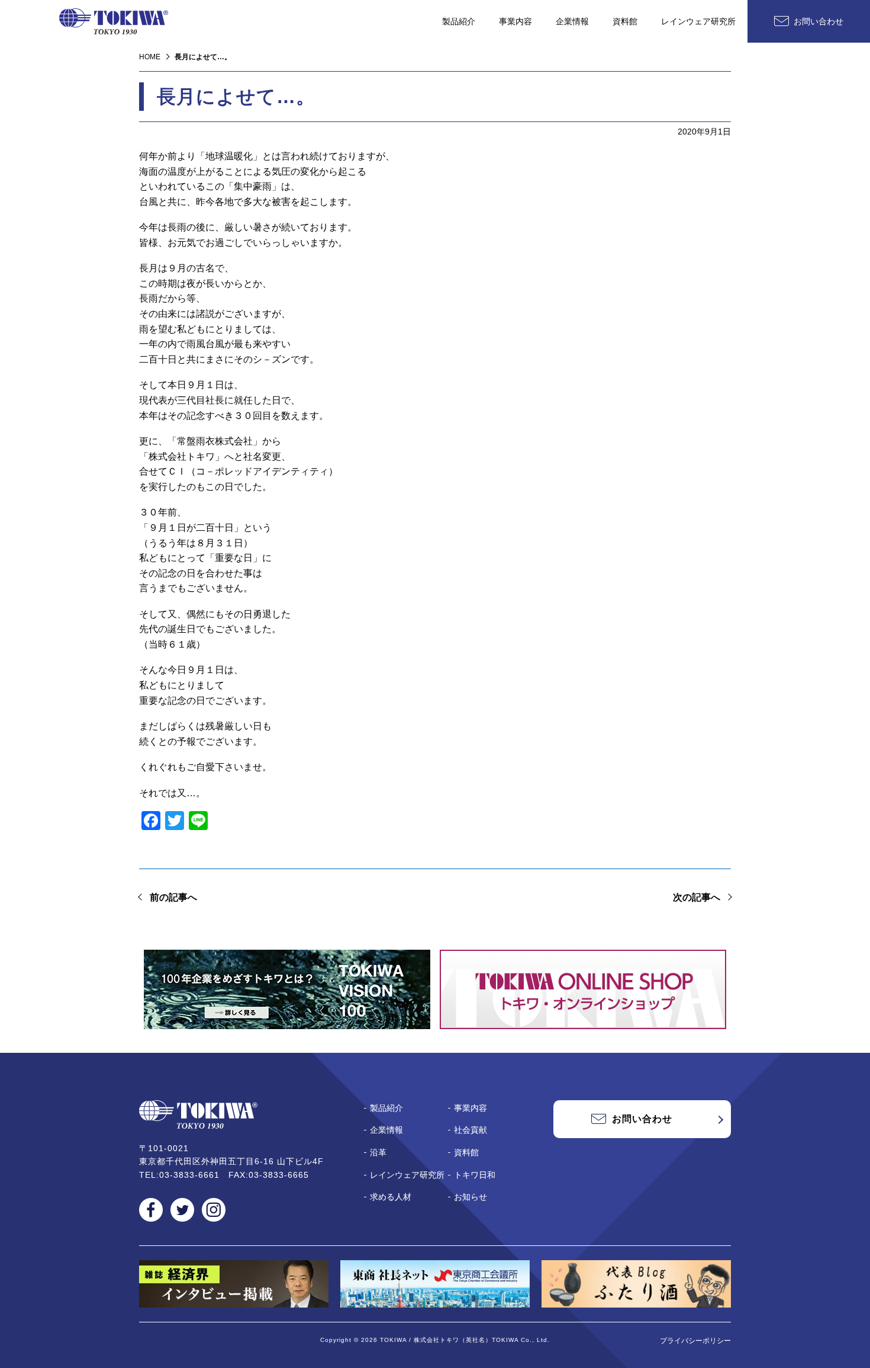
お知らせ (470, 1197)
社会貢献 (470, 1130)
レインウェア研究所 (698, 21)
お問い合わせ (818, 21)
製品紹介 (458, 21)
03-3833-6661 (189, 1175)
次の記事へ (696, 897)
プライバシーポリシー (695, 1341)
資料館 (625, 21)
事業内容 (515, 21)
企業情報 (572, 21)
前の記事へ (173, 897)
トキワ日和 (474, 1175)
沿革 (378, 1152)
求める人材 (390, 1197)
